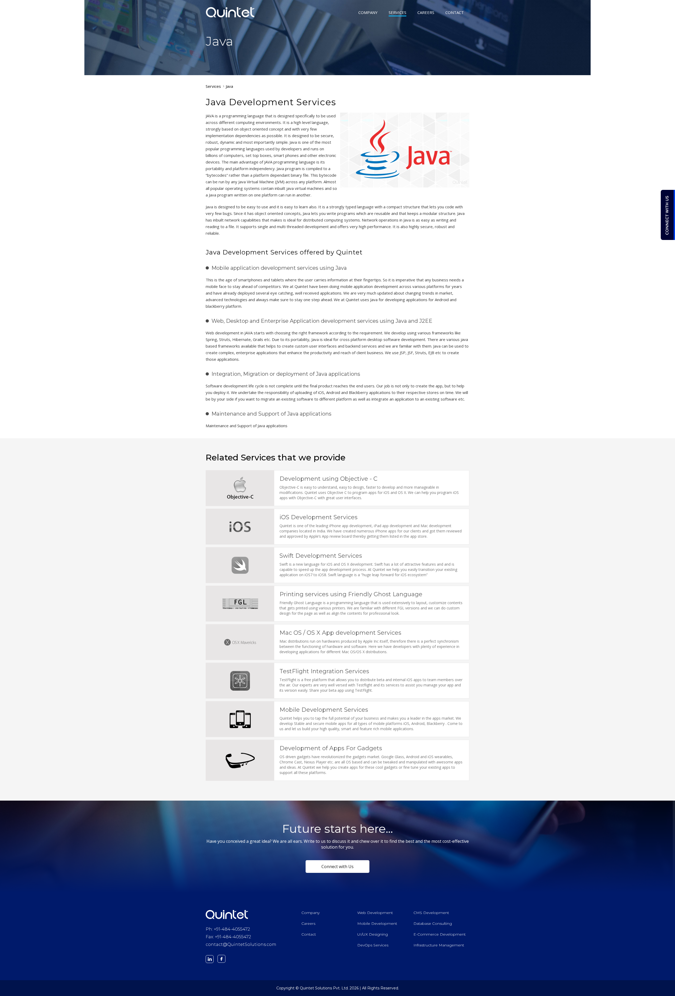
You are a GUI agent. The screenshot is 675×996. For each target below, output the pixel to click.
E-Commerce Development (439, 934)
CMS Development (431, 912)
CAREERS (425, 13)
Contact (308, 934)
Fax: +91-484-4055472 (228, 936)
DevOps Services (372, 945)
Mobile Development (377, 923)
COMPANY (368, 13)
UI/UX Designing (372, 934)
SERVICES (397, 13)
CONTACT (454, 13)
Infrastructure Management (438, 945)
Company (310, 912)
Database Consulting (432, 923)
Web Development (375, 912)
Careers (308, 923)
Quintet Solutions (230, 12)
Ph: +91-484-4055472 (228, 929)
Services (213, 86)
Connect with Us (337, 866)
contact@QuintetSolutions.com (241, 944)
